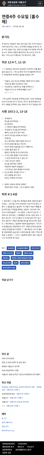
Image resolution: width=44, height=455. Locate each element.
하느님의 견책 (6, 263)
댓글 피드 (5, 426)
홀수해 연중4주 (25, 263)
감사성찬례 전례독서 (22, 248)
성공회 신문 (6, 452)
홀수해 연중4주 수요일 (9, 268)
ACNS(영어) (22, 443)
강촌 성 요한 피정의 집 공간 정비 (14, 362)
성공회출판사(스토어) (23, 449)
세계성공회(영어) (8, 443)
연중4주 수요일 (28, 253)
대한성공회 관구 (8, 446)
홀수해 (15, 263)
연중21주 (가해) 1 (13, 389)
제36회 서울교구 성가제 (10, 366)
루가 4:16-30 (35, 248)
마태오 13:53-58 (8, 253)
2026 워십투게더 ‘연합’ (10, 370)
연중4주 (18, 253)
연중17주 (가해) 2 (23, 393)
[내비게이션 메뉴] (40, 3)
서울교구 (8, 26)
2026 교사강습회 (8, 358)
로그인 (4, 418)
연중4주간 (5, 258)
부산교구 (30, 446)
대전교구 (20, 446)
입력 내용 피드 (7, 422)
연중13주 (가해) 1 (16, 398)
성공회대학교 (7, 449)
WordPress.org (8, 430)
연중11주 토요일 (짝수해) (19, 402)
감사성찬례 (11, 248)
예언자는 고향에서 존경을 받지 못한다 (22, 258)
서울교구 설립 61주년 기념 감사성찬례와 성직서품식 (21, 374)
